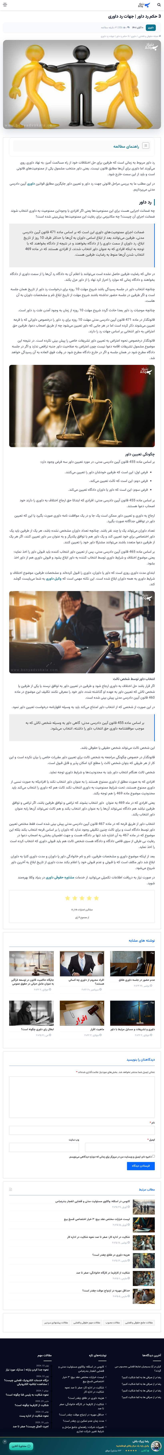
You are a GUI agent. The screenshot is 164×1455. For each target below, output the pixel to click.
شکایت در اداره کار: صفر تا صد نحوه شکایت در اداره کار (98, 1237)
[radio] (96, 898)
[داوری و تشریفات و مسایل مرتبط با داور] (132, 1013)
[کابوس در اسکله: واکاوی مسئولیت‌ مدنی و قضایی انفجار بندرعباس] (144, 1207)
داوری (151, 28)
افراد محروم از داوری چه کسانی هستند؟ (86, 982)
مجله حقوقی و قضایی (148, 36)
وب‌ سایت (74, 1140)
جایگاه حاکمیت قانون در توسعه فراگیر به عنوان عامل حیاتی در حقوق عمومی (32, 982)
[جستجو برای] (159, 6)
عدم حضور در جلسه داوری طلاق (137, 980)
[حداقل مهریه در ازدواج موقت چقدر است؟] (144, 1296)
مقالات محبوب (113, 1323)
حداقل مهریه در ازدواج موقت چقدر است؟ (106, 1291)
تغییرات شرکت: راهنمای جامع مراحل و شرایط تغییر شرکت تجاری (83, 1429)
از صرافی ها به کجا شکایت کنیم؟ (138, 1378)
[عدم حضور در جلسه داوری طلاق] (132, 963)
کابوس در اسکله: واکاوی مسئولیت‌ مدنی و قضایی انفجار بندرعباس (92, 1201)
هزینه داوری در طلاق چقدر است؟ (111, 1255)
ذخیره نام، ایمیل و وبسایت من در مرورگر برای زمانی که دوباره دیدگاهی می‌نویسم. (110, 1157)
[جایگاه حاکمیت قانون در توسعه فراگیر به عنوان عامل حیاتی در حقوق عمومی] (31, 963)
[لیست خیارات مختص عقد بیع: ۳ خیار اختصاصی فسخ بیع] (144, 1224)
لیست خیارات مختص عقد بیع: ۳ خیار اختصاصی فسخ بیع (97, 1219)
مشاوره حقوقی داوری (60, 877)
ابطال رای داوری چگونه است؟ (37, 1029)
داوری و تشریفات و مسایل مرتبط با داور (132, 1029)
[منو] (5, 6)
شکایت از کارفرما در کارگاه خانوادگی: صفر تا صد (103, 1273)
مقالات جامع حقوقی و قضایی (139, 1323)
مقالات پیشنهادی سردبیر (56, 1323)
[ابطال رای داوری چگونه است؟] (31, 1013)
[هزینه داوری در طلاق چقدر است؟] (144, 1260)
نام (152, 1123)
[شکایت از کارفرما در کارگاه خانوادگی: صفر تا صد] (144, 1278)
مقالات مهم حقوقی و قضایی (86, 1323)
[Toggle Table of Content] (143, 145)
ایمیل (151, 1140)
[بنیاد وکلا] (144, 5)
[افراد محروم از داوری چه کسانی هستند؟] (82, 963)
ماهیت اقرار (97, 1029)
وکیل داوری (53, 578)
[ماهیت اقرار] (82, 1013)
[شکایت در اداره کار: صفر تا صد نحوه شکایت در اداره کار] (144, 1242)
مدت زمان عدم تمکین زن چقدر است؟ (83, 1421)
